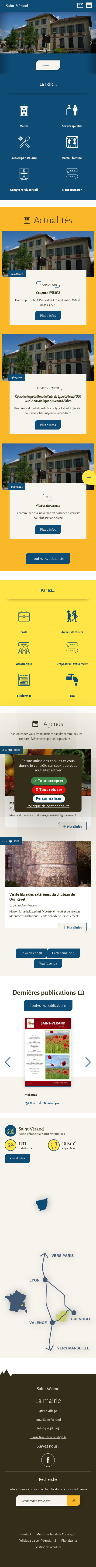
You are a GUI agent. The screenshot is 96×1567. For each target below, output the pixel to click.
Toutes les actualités (48, 558)
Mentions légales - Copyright (55, 1534)
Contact (26, 1534)
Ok (73, 1500)
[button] (89, 477)
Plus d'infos (48, 315)
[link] (80, 5)
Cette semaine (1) (63, 953)
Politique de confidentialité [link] (48, 805)
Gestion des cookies (48, 1547)
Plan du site (69, 1540)
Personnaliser (49, 798)
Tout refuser (50, 789)
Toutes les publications (48, 1005)
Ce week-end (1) (31, 953)
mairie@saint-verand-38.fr (48, 1437)
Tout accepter (50, 780)
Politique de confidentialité (37, 1540)
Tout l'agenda (48, 963)
